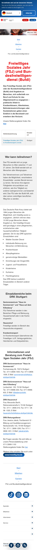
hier (26, 447)
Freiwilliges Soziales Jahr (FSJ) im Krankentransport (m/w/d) (13, 141)
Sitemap (5, 543)
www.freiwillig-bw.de (14, 454)
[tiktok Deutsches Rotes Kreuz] (11, 495)
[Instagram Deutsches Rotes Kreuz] (18, 495)
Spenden (25, 20)
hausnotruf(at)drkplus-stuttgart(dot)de (18, 413)
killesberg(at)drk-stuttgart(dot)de (14, 393)
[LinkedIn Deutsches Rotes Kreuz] (26, 495)
